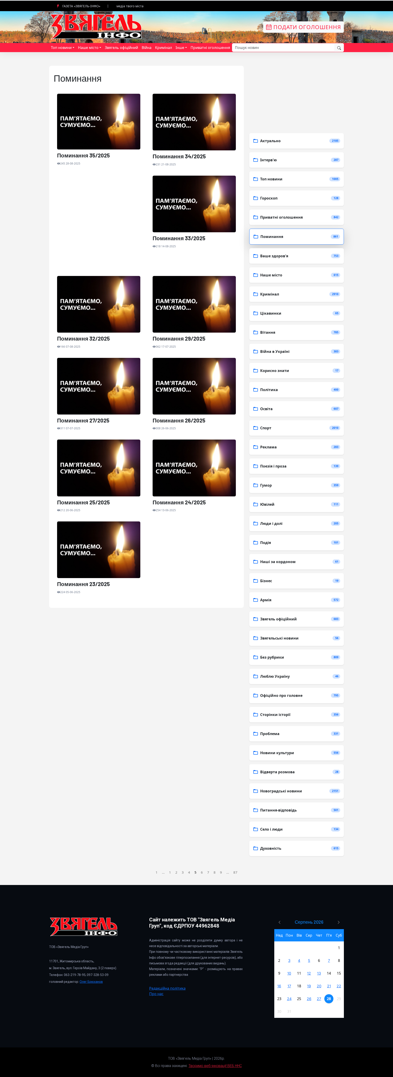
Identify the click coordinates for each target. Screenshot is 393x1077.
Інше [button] (180, 47)
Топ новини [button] (61, 47)
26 (309, 998)
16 (279, 986)
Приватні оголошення (210, 47)
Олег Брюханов (91, 981)
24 (289, 998)
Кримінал (163, 47)
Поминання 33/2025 (179, 238)
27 (319, 998)
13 (319, 973)
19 (309, 986)
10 (289, 973)
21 (329, 986)
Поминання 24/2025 (179, 502)
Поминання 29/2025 (179, 338)
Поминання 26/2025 (179, 420)
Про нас (156, 993)
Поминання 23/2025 (83, 584)
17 (289, 986)
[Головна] (96, 26)
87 (235, 872)
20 (319, 986)
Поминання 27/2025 (83, 420)
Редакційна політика (167, 988)
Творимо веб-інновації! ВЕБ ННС (215, 1066)
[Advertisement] (99, 226)
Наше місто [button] (88, 47)
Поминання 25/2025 (83, 502)
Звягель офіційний (121, 47)
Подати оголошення (306, 27)
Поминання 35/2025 (83, 155)
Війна (146, 47)
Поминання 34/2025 (179, 156)
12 (309, 973)
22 (339, 986)
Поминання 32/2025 (83, 338)
